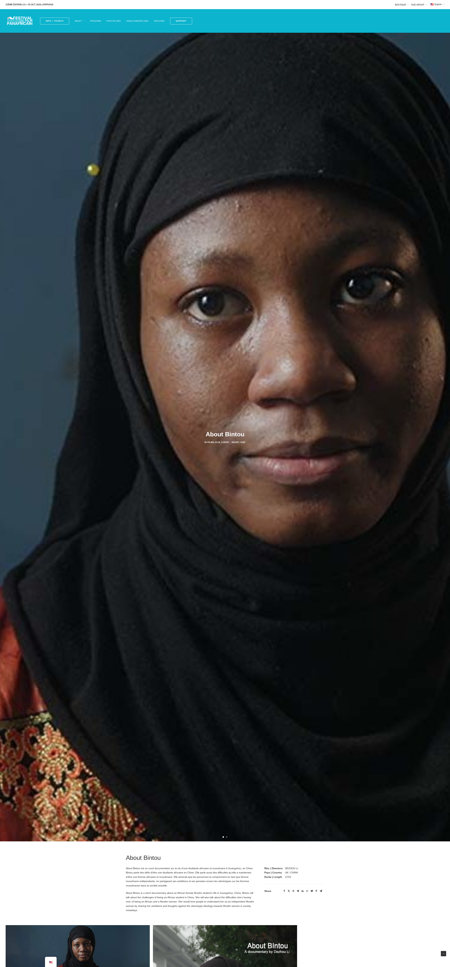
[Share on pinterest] (298, 891)
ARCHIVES (159, 21)
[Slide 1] (223, 837)
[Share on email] (321, 891)
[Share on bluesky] (312, 891)
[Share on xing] (316, 891)
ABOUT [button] (78, 21)
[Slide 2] (227, 837)
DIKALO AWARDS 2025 (137, 21)
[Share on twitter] (289, 891)
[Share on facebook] (284, 891)
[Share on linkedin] (302, 891)
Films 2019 (213, 442)
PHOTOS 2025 (114, 21)
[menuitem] (402, 4)
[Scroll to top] (443, 953)
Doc (243, 442)
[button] (180, 21)
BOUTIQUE (400, 5)
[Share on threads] (293, 891)
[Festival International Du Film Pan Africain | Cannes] (20, 21)
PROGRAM (95, 21)
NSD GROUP (417, 5)
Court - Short (230, 442)
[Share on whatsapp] (307, 891)
